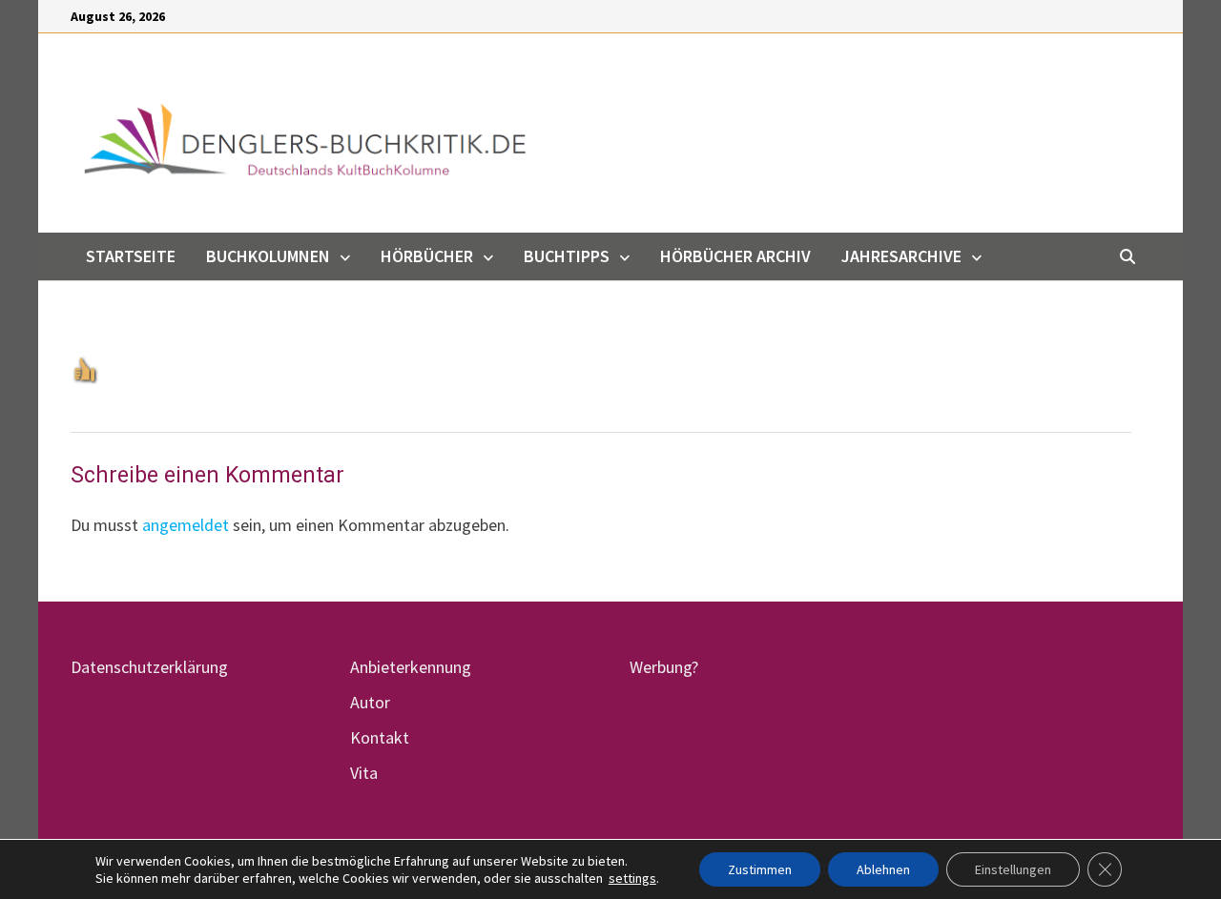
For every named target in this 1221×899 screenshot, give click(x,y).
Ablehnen (883, 869)
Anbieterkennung (410, 667)
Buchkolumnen (268, 256)
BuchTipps (567, 256)
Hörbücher (427, 256)
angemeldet (185, 525)
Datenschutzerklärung (149, 667)
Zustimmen (760, 869)
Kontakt (379, 737)
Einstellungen (1013, 869)
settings (632, 878)
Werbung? (664, 667)
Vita (364, 773)
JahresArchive (901, 256)
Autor (370, 702)
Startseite (131, 256)
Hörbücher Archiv (735, 256)
